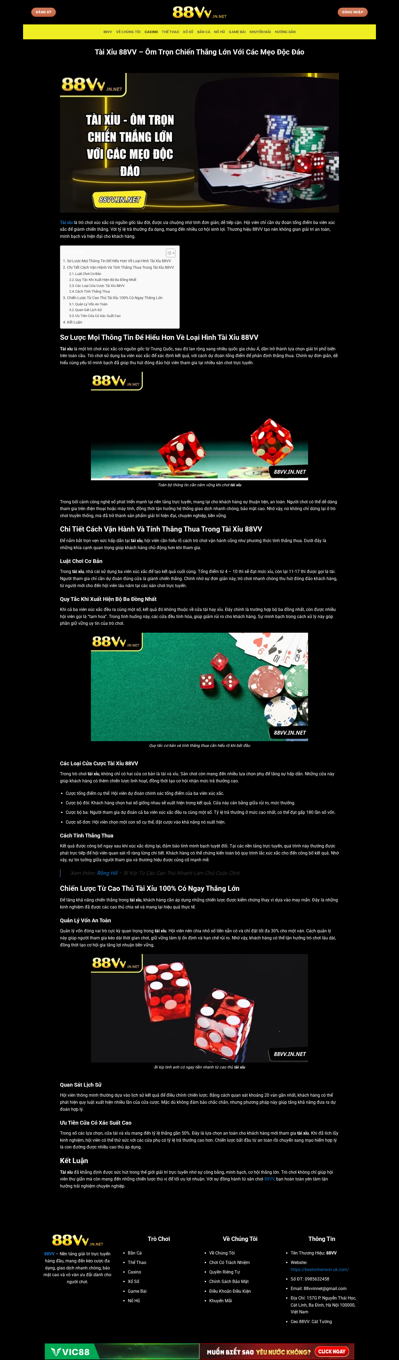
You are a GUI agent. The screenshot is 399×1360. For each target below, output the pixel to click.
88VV (107, 32)
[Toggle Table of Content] (168, 253)
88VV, (269, 1179)
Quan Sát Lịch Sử (89, 310)
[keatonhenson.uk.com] (199, 12)
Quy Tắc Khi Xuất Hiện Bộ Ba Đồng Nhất (105, 280)
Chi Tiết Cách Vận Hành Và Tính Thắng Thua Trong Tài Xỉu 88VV (120, 267)
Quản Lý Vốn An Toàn (91, 304)
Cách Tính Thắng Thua (92, 291)
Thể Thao (170, 32)
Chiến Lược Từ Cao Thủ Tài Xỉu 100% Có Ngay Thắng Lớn (115, 298)
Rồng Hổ (107, 873)
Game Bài (237, 32)
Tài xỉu (66, 222)
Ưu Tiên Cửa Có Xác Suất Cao (98, 316)
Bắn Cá (204, 32)
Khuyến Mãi (260, 32)
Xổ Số (188, 32)
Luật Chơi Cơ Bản (88, 274)
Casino (151, 32)
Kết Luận (74, 322)
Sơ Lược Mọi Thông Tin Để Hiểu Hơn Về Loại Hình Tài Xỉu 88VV (119, 261)
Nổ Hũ (219, 32)
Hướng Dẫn (285, 32)
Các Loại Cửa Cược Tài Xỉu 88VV (100, 286)
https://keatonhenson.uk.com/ (320, 1269)
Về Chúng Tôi (128, 32)
